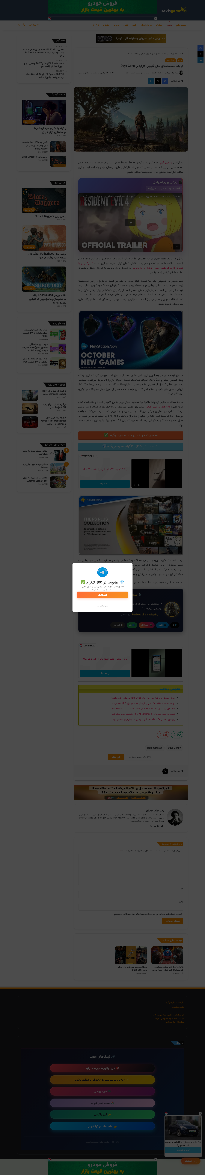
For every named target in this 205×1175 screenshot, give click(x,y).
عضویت (102, 595)
